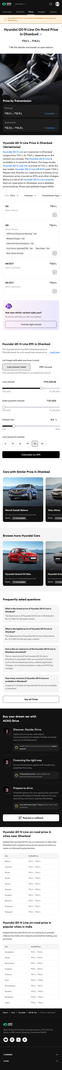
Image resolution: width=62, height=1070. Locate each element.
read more (55, 352)
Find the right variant (31, 324)
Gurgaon (8, 969)
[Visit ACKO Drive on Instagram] (12, 1039)
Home (5, 1012)
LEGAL (6, 1061)
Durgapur (9, 906)
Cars (13, 1012)
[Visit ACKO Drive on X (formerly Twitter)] (18, 1039)
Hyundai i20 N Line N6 (15, 165)
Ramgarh (9, 912)
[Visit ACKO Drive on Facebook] (24, 1039)
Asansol (8, 889)
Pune (7, 980)
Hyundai (21, 1012)
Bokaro (8, 861)
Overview (7, 12)
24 (13, 444)
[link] (23, 491)
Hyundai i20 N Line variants (38, 179)
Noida (7, 958)
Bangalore (9, 997)
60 (35, 444)
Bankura (8, 901)
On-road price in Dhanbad (16, 515)
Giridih (7, 878)
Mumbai (8, 991)
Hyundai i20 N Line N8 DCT (29, 169)
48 (28, 444)
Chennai (8, 974)
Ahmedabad (10, 986)
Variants (20, 12)
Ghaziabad (9, 963)
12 (5, 444)
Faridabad (9, 952)
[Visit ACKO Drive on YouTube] (5, 1039)
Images (41, 12)
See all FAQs (31, 699)
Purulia (7, 884)
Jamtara (8, 867)
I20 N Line (33, 1012)
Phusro (7, 872)
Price (31, 12)
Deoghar (8, 895)
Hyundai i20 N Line (13, 151)
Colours (53, 12)
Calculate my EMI (31, 454)
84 (42, 444)
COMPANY (8, 1055)
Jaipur (7, 1003)
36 (20, 444)
